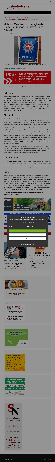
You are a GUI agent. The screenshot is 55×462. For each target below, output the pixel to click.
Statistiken (32, 226)
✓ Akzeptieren (27, 231)
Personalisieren (27, 242)
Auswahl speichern (27, 235)
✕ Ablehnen (27, 238)
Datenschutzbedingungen (27, 244)
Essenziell (13, 226)
